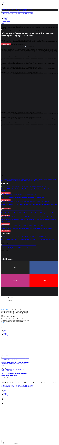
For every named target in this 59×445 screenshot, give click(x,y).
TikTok (15, 267)
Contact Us (6, 350)
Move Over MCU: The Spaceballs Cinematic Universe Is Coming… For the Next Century (27, 228)
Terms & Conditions (8, 343)
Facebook (44, 267)
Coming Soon (6, 21)
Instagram (15, 280)
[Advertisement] (29, 93)
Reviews (5, 18)
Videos (5, 19)
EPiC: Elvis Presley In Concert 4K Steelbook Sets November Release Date (22, 197)
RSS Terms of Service (8, 345)
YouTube (44, 280)
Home (4, 15)
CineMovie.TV (4, 309)
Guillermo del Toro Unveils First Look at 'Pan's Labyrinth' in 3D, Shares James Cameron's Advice (15, 363)
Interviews (5, 17)
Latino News (6, 44)
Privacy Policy (6, 346)
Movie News (5, 193)
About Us (5, 348)
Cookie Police (6, 347)
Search (2, 388)
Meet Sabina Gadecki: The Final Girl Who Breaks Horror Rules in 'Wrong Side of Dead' (27, 213)
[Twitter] (3, 3)
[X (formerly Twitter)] (3, 175)
